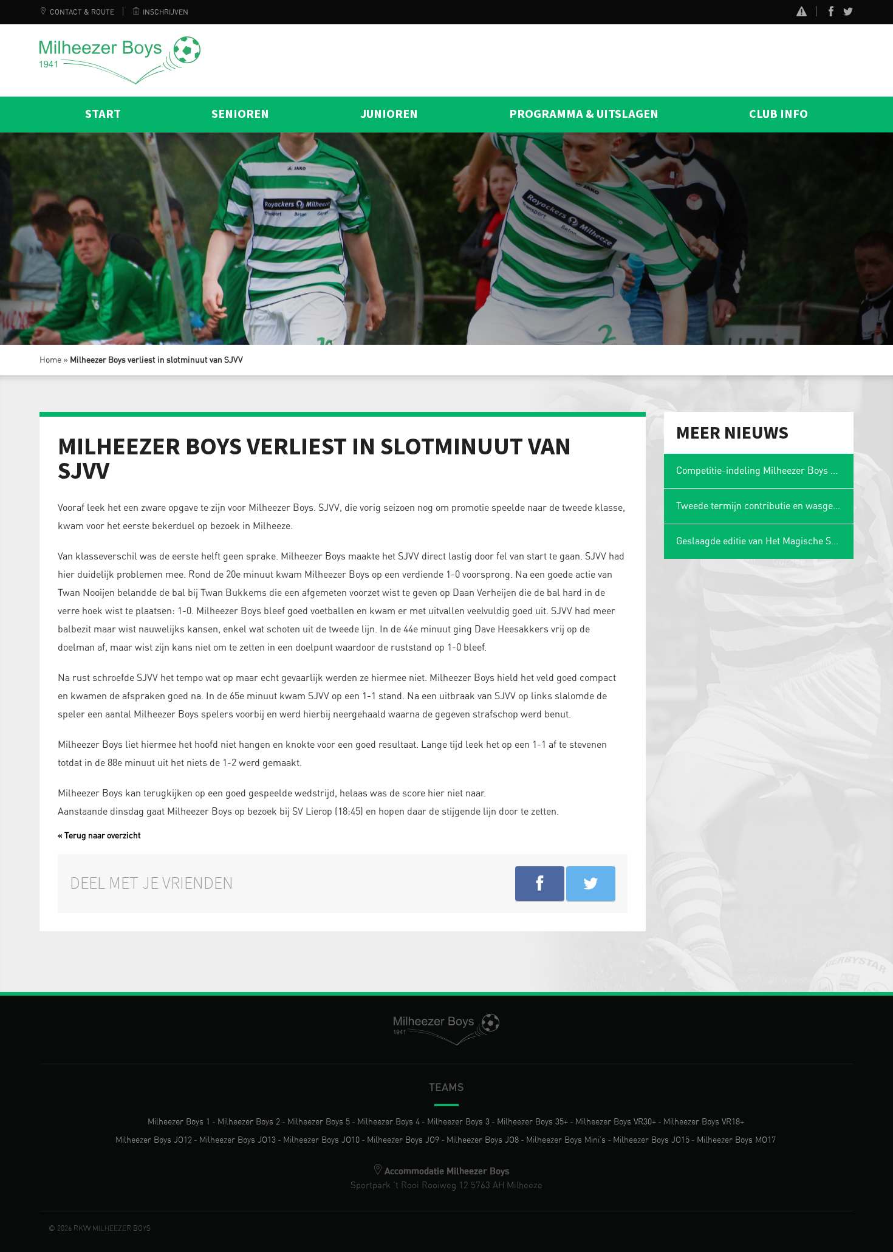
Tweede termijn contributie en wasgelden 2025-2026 (765, 506)
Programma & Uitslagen (584, 114)
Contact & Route (82, 12)
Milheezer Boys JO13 (237, 1140)
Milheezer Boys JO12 (153, 1140)
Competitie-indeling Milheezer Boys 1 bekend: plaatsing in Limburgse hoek (765, 471)
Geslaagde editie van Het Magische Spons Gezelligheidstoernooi (765, 541)
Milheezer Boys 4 (388, 1122)
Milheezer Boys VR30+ (615, 1122)
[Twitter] (848, 14)
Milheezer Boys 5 (318, 1122)
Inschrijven (165, 12)
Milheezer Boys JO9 (403, 1140)
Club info (778, 114)
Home (50, 360)
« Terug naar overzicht (99, 836)
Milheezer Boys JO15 (651, 1140)
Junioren (389, 114)
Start (103, 114)
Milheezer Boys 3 (458, 1122)
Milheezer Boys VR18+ (703, 1122)
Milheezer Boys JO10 (321, 1140)
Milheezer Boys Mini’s (566, 1140)
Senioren (240, 114)
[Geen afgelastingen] (801, 13)
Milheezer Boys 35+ (532, 1122)
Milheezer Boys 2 (248, 1122)
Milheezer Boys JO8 (482, 1140)
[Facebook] (831, 14)
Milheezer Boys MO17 (736, 1140)
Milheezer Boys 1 (179, 1122)
